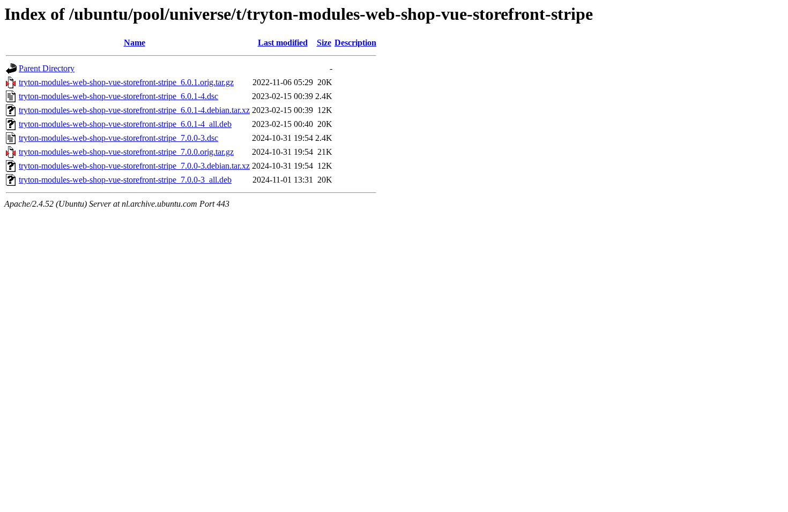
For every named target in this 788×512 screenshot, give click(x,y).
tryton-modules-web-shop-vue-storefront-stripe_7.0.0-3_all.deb (125, 179)
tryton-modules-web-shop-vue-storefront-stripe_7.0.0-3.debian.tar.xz (134, 165)
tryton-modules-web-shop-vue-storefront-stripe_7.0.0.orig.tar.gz (126, 151)
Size (324, 42)
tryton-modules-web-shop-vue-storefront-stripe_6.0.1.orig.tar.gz (126, 82)
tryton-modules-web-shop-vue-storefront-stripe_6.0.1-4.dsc (118, 96)
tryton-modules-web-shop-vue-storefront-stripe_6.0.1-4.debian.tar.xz (134, 110)
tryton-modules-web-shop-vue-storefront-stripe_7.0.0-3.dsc (118, 137)
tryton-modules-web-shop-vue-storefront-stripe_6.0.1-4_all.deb (125, 124)
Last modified (283, 42)
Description (355, 42)
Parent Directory (47, 68)
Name (134, 42)
